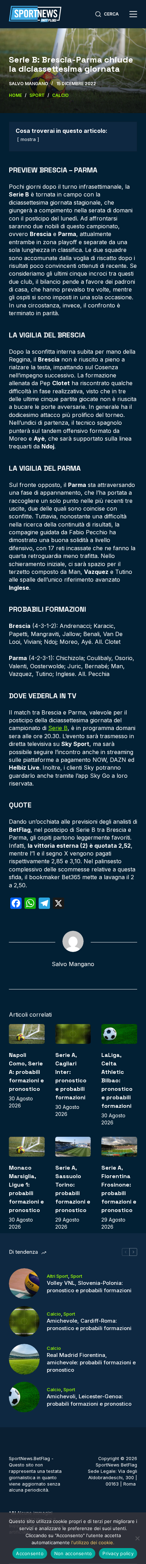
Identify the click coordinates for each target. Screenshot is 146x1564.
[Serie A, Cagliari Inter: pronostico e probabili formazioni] (73, 1034)
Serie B (58, 727)
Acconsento (30, 1553)
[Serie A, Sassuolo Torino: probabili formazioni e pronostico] (73, 1147)
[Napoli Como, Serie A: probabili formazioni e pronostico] (27, 1034)
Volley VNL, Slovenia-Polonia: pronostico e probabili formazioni (89, 1287)
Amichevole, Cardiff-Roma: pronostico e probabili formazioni (89, 1324)
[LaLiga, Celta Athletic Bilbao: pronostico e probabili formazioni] (119, 1034)
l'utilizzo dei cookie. (92, 1542)
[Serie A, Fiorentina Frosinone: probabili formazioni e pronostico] (119, 1147)
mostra (28, 139)
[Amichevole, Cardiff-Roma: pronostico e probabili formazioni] (24, 1321)
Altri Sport (57, 1276)
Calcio (54, 1314)
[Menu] (133, 14)
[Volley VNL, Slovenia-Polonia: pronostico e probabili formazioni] (24, 1283)
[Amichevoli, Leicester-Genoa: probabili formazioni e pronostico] (24, 1397)
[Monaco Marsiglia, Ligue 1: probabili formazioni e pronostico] (27, 1147)
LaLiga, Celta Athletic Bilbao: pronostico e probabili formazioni (117, 1080)
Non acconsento (73, 1553)
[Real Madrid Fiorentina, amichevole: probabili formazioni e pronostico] (24, 1359)
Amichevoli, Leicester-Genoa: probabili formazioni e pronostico (89, 1400)
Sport (76, 1276)
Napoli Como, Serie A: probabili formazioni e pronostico (26, 1072)
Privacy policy (118, 1553)
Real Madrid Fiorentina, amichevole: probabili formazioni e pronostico (91, 1362)
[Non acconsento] (137, 1538)
